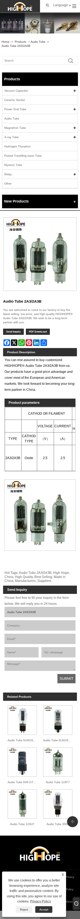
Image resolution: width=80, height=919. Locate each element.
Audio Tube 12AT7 (58, 782)
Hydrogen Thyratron (17, 146)
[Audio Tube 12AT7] (57, 761)
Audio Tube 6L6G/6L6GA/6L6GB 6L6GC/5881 (58, 740)
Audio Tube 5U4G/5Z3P (23, 740)
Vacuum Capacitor (16, 90)
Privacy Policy (40, 901)
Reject (24, 909)
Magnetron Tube (15, 127)
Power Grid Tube (15, 109)
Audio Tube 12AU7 (22, 824)
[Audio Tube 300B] (57, 803)
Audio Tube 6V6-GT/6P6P (23, 782)
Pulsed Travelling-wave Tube (23, 155)
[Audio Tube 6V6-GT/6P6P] (22, 761)
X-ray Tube (11, 137)
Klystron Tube (13, 165)
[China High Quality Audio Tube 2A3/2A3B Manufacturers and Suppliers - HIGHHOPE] (20, 6)
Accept (43, 909)
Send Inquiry (13, 331)
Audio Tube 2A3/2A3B (16, 45)
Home (5, 41)
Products (20, 41)
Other (8, 183)
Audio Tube (38, 41)
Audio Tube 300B (58, 824)
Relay (8, 174)
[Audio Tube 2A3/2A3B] (40, 254)
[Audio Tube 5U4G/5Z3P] (22, 719)
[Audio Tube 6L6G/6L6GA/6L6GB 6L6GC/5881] (57, 719)
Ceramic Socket (14, 100)
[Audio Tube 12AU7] (22, 803)
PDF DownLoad (38, 331)
